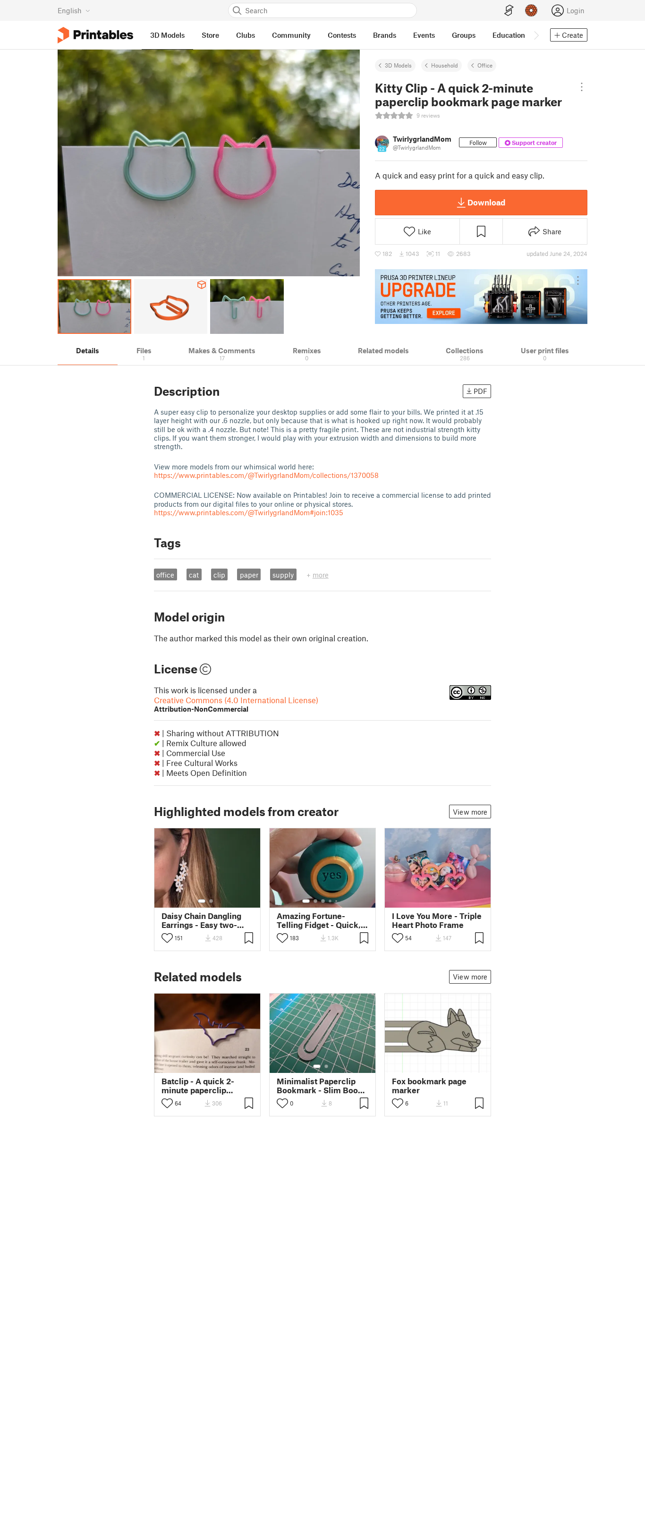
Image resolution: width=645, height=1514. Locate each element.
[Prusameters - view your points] (531, 10)
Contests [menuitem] (342, 35)
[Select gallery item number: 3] (323, 901)
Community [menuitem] (291, 35)
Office (484, 65)
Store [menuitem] (210, 35)
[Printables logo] (95, 35)
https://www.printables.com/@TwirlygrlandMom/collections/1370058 (266, 475)
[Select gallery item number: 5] (337, 901)
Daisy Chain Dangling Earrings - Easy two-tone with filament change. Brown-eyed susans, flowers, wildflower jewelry (201, 920)
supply (283, 574)
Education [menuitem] (508, 35)
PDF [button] (480, 391)
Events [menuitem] (424, 35)
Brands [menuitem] (384, 35)
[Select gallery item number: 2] (211, 901)
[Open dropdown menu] (582, 87)
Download (486, 202)
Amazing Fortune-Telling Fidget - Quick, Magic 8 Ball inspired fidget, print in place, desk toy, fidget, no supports (319, 920)
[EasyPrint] (509, 10)
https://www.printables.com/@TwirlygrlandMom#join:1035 (248, 512)
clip (219, 574)
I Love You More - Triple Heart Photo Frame (437, 920)
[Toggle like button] (167, 938)
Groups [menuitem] (463, 35)
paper (249, 574)
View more (470, 812)
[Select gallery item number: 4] (330, 901)
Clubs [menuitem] (245, 35)
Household (444, 65)
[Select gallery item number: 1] (201, 901)
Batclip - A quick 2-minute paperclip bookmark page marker (205, 1086)
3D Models (398, 65)
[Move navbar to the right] (536, 35)
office (165, 574)
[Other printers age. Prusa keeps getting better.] (481, 296)
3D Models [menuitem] (167, 35)
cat (194, 574)
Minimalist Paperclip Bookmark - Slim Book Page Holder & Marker (320, 1086)
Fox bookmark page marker (429, 1086)
